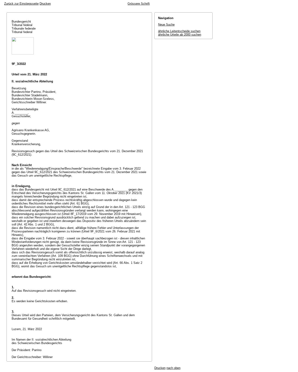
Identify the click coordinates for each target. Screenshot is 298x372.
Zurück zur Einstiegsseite (21, 3)
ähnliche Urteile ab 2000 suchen (179, 34)
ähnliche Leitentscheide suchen (179, 31)
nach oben (173, 368)
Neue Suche (166, 24)
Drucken (45, 3)
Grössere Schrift (139, 3)
